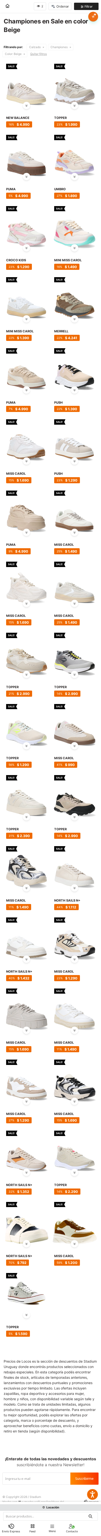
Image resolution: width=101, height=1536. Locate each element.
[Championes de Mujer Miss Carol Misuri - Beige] (74, 1080)
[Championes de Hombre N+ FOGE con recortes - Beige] (26, 1222)
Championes (59, 47)
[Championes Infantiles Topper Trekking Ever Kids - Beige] (74, 84)
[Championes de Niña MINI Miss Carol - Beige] (26, 297)
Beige (13, 54)
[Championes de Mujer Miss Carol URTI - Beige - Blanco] (26, 439)
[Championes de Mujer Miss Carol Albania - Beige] (26, 866)
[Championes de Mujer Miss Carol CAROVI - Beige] (74, 724)
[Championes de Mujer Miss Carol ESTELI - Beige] (74, 937)
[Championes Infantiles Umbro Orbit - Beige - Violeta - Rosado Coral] (74, 155)
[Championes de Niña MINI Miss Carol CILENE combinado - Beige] (74, 226)
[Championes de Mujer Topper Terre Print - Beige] (26, 795)
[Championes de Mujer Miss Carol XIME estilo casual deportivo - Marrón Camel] (74, 1222)
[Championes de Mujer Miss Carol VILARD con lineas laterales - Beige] (74, 582)
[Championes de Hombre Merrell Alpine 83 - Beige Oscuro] (74, 297)
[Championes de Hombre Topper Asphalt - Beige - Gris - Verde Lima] (74, 653)
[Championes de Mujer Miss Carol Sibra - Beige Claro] (26, 1008)
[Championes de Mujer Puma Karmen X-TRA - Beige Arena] (26, 511)
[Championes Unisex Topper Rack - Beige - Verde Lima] (26, 724)
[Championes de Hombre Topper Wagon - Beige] (26, 1293)
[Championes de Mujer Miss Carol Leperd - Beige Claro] (74, 1008)
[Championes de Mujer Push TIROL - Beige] (74, 368)
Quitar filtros (38, 54)
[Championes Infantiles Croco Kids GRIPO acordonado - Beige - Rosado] (26, 226)
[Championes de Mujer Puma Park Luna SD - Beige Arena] (26, 368)
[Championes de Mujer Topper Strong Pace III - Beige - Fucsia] (74, 1151)
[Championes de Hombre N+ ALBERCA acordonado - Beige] (26, 1151)
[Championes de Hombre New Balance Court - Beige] (26, 84)
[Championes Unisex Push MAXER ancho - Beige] (74, 439)
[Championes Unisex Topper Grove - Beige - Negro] (74, 795)
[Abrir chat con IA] (93, 16)
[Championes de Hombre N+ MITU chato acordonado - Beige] (74, 866)
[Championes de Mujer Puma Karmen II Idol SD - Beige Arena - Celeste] (26, 155)
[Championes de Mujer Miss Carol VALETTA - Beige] (74, 511)
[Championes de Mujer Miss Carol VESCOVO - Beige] (26, 582)
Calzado (35, 47)
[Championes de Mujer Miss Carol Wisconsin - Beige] (26, 1080)
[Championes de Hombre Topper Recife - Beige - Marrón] (26, 653)
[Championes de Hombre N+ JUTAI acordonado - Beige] (26, 937)
